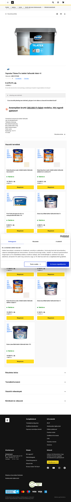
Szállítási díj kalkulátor (32, 426)
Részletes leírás (58, 134)
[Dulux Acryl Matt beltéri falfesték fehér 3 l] (51, 289)
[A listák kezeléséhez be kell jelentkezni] (58, 14)
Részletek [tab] (36, 241)
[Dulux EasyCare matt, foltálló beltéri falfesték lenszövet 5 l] (20, 158)
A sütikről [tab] (59, 241)
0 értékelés (18, 78)
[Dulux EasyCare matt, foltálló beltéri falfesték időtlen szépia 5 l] (20, 289)
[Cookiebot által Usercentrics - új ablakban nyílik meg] (61, 236)
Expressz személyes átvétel (33, 429)
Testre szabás (34, 264)
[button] (7, 2)
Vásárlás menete (51, 441)
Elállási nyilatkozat (52, 429)
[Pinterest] (65, 467)
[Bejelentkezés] (58, 2)
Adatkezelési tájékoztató (54, 426)
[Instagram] (59, 467)
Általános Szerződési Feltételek (14, 475)
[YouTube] (53, 467)
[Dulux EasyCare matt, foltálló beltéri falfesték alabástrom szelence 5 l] (51, 158)
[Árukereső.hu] (35, 484)
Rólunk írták (29, 463)
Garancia (49, 445)
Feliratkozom (52, 462)
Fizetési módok (51, 432)
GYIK (48, 438)
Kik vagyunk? (29, 454)
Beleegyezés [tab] (12, 241)
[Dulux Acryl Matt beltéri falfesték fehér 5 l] (51, 201)
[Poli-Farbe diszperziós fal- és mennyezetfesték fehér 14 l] (20, 201)
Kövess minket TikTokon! (33, 466)
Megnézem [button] (20, 187)
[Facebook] (48, 467)
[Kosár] (63, 2)
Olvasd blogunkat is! (31, 460)
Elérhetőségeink (30, 457)
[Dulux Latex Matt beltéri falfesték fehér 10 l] (20, 332)
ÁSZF (48, 423)
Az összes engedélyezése (58, 264)
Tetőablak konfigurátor (32, 423)
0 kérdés (26, 78)
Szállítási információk (53, 435)
